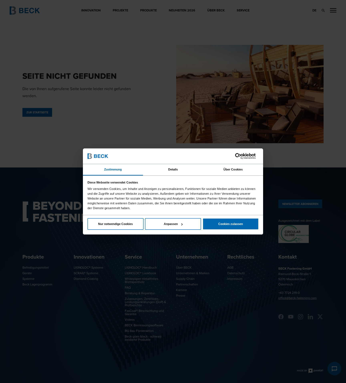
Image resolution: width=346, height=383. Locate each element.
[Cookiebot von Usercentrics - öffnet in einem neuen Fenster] (241, 156)
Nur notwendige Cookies (115, 224)
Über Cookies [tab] (233, 169)
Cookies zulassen (230, 224)
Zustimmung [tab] (113, 169)
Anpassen (171, 224)
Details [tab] (173, 169)
